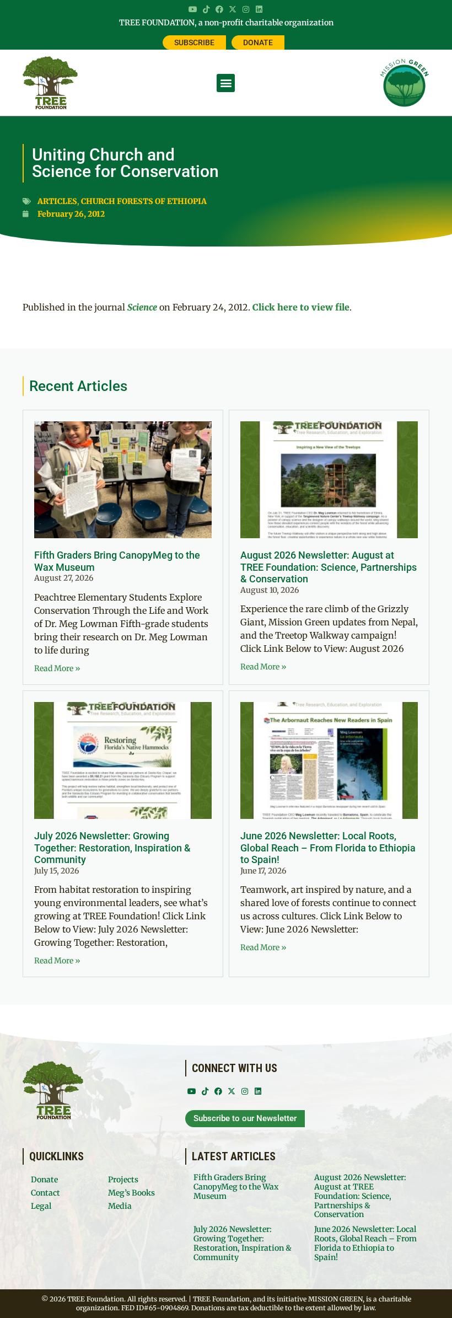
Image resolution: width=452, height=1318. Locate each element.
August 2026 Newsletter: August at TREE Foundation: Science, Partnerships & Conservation (328, 567)
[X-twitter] (232, 9)
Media (120, 1206)
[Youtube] (193, 9)
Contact (45, 1193)
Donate (44, 1180)
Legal (41, 1206)
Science (142, 307)
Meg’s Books (131, 1193)
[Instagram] (245, 9)
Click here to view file (300, 307)
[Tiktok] (206, 9)
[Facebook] (219, 9)
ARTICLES (57, 201)
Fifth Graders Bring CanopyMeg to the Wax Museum (235, 1186)
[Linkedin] (259, 9)
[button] (226, 83)
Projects (123, 1180)
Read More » (57, 668)
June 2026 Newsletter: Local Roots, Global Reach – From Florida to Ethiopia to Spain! (328, 847)
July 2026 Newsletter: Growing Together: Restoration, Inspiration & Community (112, 847)
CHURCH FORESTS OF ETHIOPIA (144, 201)
